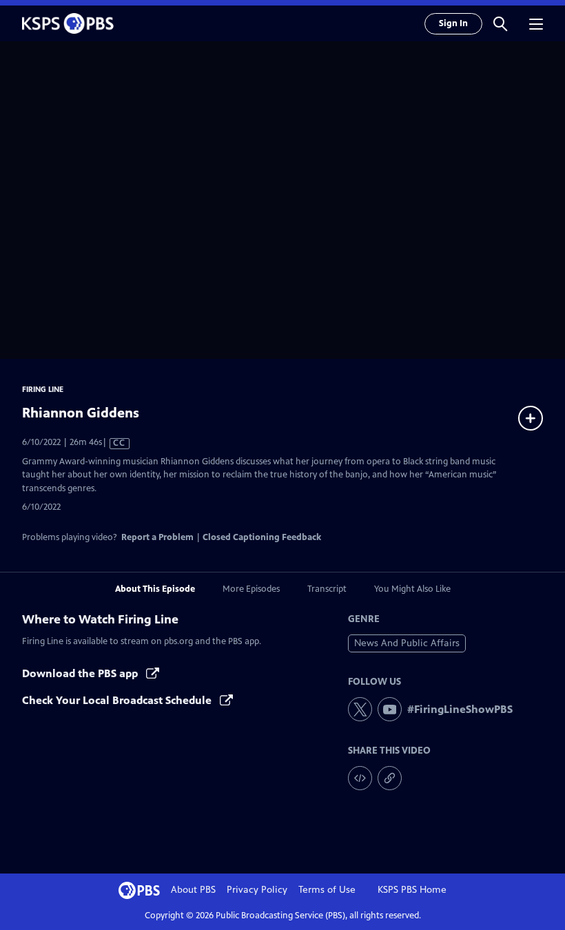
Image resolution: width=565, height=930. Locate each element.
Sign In (453, 23)
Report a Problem (157, 537)
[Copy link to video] (390, 778)
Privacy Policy (257, 890)
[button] (500, 23)
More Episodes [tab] (251, 589)
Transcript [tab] (327, 589)
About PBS (193, 890)
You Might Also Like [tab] (412, 589)
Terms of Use (327, 890)
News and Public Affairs (407, 643)
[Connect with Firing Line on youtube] (390, 709)
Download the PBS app (81, 673)
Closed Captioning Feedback (262, 537)
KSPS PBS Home (412, 890)
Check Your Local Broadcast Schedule (118, 700)
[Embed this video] (360, 778)
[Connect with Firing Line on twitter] (360, 709)
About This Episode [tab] (155, 589)
